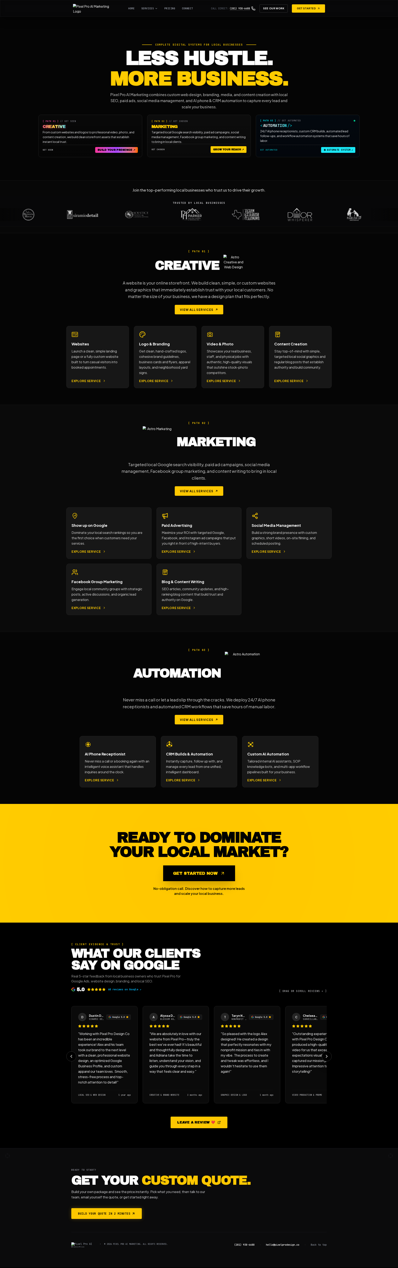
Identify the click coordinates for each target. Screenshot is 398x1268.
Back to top (319, 1244)
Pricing (169, 8)
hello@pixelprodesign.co (282, 1244)
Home (131, 8)
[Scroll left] (71, 1056)
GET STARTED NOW (195, 873)
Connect (187, 8)
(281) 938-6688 (244, 1244)
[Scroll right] (327, 1056)
